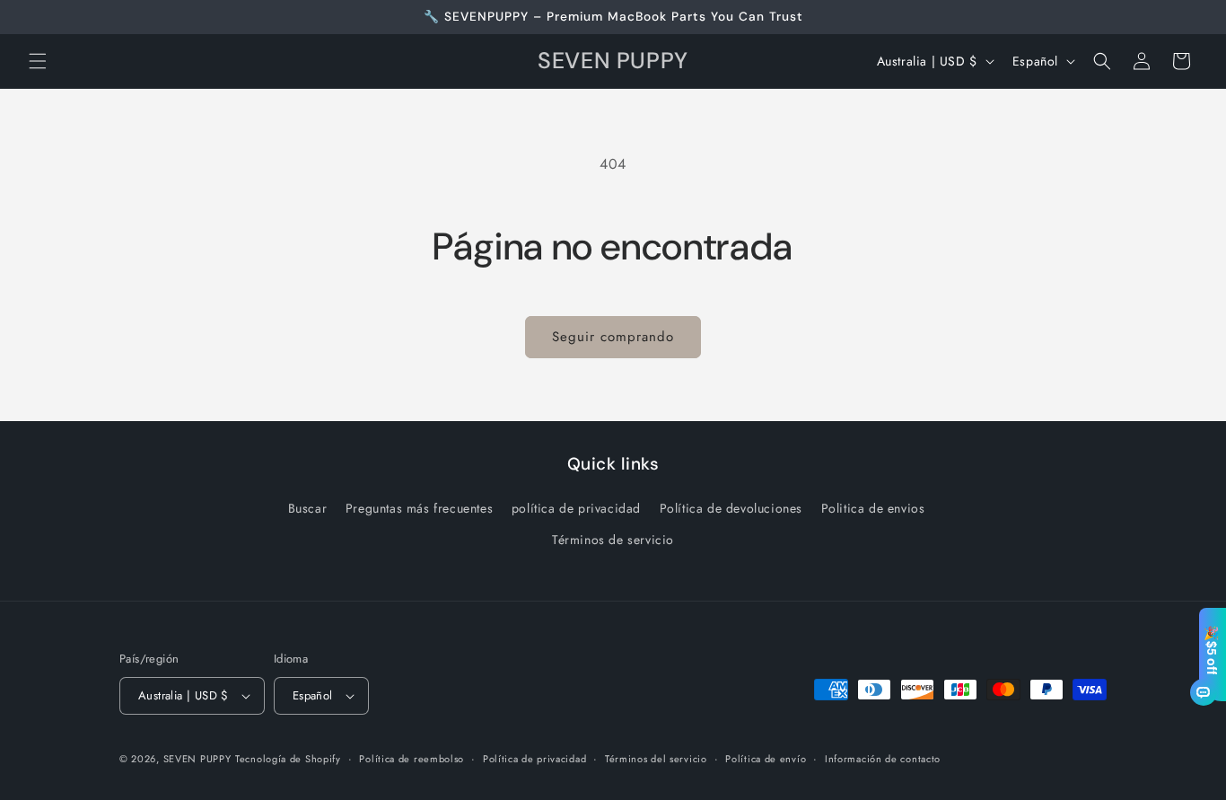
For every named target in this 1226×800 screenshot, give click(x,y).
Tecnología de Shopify (288, 759)
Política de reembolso (411, 759)
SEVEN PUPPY (197, 759)
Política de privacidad (534, 759)
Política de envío (765, 759)
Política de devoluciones (731, 508)
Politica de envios (873, 508)
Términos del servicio (656, 759)
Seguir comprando (613, 337)
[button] (37, 61)
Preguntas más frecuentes (419, 508)
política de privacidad (576, 508)
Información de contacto (883, 759)
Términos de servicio (613, 540)
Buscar (308, 508)
